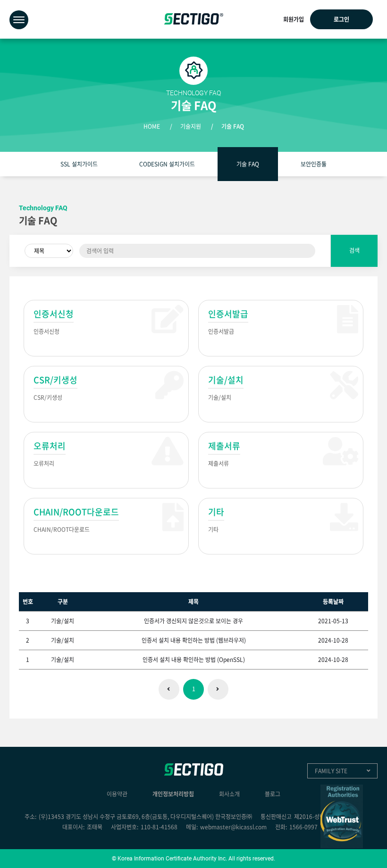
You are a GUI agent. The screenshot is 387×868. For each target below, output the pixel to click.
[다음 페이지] (218, 689)
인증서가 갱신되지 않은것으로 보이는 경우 (193, 621)
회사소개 (229, 794)
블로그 (272, 794)
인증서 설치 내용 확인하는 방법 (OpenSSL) (194, 659)
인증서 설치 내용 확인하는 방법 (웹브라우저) (194, 640)
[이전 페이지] (169, 689)
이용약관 (117, 794)
